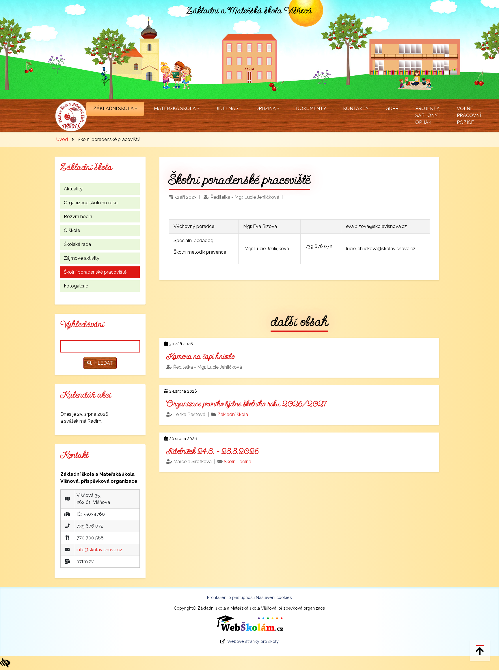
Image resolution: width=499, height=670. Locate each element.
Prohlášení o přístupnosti (231, 597)
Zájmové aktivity (81, 258)
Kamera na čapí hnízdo (200, 356)
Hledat (102, 363)
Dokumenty (311, 108)
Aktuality (73, 189)
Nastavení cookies (274, 597)
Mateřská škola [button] (175, 108)
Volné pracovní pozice (469, 115)
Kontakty (356, 108)
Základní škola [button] (113, 108)
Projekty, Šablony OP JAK (427, 115)
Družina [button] (265, 108)
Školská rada (77, 244)
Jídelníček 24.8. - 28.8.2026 (212, 451)
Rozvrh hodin (78, 216)
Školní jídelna (237, 461)
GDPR (392, 108)
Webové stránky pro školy (253, 641)
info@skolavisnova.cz (99, 549)
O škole (72, 230)
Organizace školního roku (91, 202)
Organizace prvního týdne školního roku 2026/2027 (246, 403)
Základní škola (232, 414)
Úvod (62, 139)
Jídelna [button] (225, 108)
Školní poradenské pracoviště (95, 272)
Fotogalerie (76, 286)
